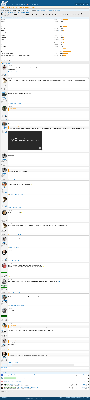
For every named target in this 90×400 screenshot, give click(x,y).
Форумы (3, 4)
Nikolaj (2, 15)
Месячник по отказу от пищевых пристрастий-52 (26, 378)
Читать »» (6, 74)
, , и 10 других (16, 320)
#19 (88, 338)
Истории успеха (15, 382)
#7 (88, 167)
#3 (88, 91)
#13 (88, 250)
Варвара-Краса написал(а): (13, 126)
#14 (88, 263)
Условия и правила (67, 397)
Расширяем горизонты (15, 385)
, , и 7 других (15, 260)
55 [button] (56, 58)
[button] (12, 4)
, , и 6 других (15, 103)
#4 (88, 106)
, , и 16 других (16, 220)
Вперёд (9, 63)
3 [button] (57, 46)
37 (22, 388)
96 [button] (56, 50)
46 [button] (56, 41)
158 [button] (56, 53)
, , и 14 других (16, 194)
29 (6, 63)
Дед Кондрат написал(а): (13, 354)
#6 (88, 153)
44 (30, 388)
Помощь (83, 397)
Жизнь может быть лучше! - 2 (15, 384)
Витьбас (85, 382)
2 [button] (57, 35)
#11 (88, 223)
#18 (88, 323)
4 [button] (57, 23)
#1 (88, 65)
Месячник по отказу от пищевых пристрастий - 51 (27, 387)
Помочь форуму (34, 4)
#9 (88, 197)
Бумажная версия (40, 10)
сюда (59, 281)
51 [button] (56, 33)
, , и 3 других (15, 234)
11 (27, 385)
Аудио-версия (57, 10)
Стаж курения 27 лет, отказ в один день (12, 381)
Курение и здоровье (13, 375)
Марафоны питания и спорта (14, 388)
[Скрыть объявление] (88, 7)
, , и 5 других (15, 207)
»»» (6, 119)
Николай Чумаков (6, 382)
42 (28, 388)
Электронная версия (48, 10)
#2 (88, 78)
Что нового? (9, 4)
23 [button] (56, 30)
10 (26, 385)
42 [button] (56, 37)
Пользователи (22, 4)
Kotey (4, 375)
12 (28, 385)
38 (23, 388)
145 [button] (56, 26)
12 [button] (56, 28)
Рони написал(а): (12, 108)
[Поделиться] (87, 65)
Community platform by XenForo (34, 398)
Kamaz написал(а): (12, 340)
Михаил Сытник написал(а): (13, 169)
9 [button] (57, 24)
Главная (87, 397)
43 (29, 388)
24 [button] (56, 57)
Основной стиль (4, 397)
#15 (88, 279)
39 (24, 388)
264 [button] (56, 51)
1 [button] (57, 32)
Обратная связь (60, 397)
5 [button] (57, 21)
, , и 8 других (16, 292)
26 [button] (56, 39)
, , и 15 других (17, 305)
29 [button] (56, 42)
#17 (88, 308)
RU (8, 397)
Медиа (15, 4)
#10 (88, 210)
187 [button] (56, 19)
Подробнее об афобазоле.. (13, 71)
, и (15, 75)
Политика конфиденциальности (76, 397)
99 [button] (56, 48)
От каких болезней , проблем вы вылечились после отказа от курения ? (19, 374)
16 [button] (56, 44)
